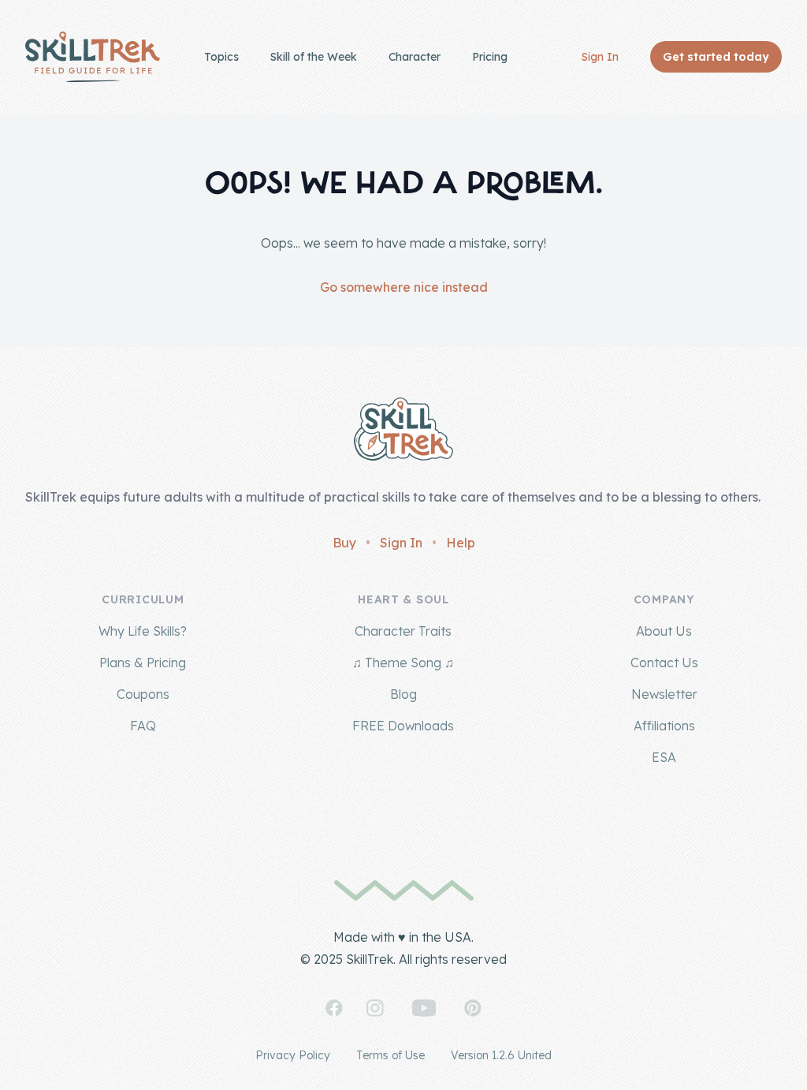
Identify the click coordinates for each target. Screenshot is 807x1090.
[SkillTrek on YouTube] (424, 1008)
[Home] (92, 57)
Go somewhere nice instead (404, 287)
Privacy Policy (292, 1055)
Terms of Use (390, 1055)
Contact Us (664, 662)
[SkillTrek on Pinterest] (473, 1008)
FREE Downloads (403, 726)
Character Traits (403, 631)
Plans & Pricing (142, 662)
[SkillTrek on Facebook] (334, 1008)
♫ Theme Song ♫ (403, 662)
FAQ (143, 726)
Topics (221, 57)
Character (415, 57)
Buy (344, 543)
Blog (403, 694)
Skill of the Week (313, 57)
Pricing (490, 57)
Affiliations (664, 726)
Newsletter (664, 694)
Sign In (600, 57)
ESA (664, 757)
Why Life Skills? (143, 631)
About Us (664, 631)
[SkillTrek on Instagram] (375, 1008)
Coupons (143, 694)
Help (460, 543)
